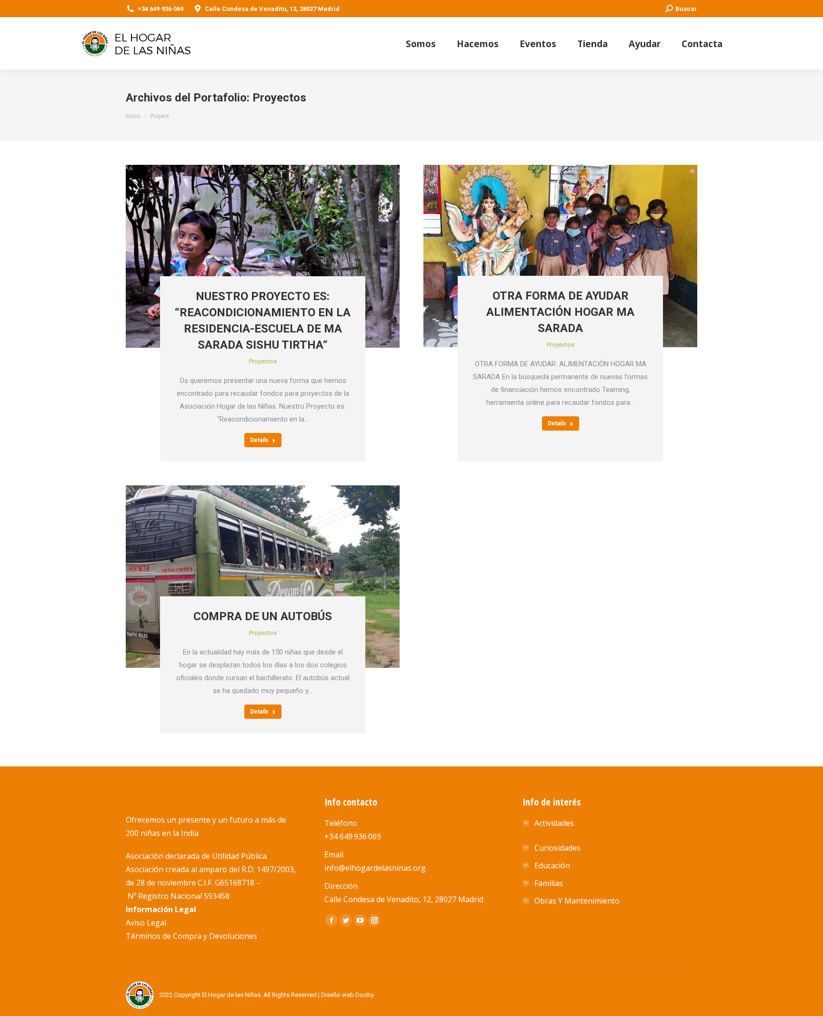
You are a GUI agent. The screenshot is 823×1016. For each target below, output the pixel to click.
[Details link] (263, 220)
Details (259, 440)
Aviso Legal (146, 922)
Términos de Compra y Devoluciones (191, 936)
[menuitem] (420, 43)
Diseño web (337, 994)
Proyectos (263, 361)
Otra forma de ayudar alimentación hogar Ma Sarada (560, 312)
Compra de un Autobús (262, 616)
